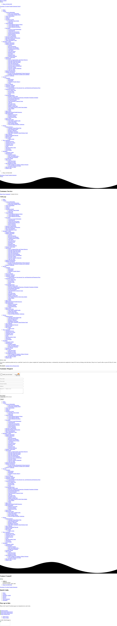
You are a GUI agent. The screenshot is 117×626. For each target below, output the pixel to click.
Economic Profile (9, 158)
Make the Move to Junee (10, 167)
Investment (5, 151)
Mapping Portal (8, 136)
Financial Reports (12, 34)
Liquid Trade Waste (12, 122)
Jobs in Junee (8, 159)
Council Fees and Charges (13, 31)
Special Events (11, 92)
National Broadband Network (11, 135)
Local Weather (8, 150)
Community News (9, 144)
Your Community (6, 140)
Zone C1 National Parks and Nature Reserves (18, 59)
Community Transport (10, 85)
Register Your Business (13, 157)
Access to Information (10, 12)
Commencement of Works (13, 48)
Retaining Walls (11, 55)
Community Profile (9, 152)
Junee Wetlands (8, 134)
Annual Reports (11, 30)
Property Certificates (9, 75)
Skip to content (3, 0)
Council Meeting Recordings (14, 27)
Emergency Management (10, 36)
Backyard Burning (12, 46)
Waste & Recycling (9, 119)
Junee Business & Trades (10, 163)
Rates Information (9, 113)
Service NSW (8, 118)
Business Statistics (12, 154)
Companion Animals (9, 86)
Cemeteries (7, 78)
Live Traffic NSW (12, 90)
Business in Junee (12, 162)
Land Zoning (8, 58)
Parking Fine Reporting (10, 70)
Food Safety (10, 50)
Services (4, 76)
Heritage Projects (9, 126)
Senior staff (10, 22)
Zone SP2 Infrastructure (13, 63)
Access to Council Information (14, 29)
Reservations (11, 79)
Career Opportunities (9, 16)
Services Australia (9, 84)
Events (6, 146)
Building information (9, 44)
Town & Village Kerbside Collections (16, 124)
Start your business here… (13, 156)
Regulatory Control (7, 41)
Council (4, 11)
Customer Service (9, 145)
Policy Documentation (10, 39)
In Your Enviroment (12, 100)
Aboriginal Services (9, 141)
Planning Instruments (9, 42)
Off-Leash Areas (11, 103)
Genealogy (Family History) (14, 81)
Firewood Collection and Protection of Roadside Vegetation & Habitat (23, 97)
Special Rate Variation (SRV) (14, 14)
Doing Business (8, 153)
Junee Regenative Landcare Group (15, 101)
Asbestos (10, 45)
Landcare (10, 102)
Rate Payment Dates (12, 117)
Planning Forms (11, 52)
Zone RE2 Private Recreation (14, 61)
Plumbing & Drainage (10, 72)
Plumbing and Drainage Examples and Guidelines (18, 74)
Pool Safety (10, 53)
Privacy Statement (12, 35)
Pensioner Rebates (12, 115)
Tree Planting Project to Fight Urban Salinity (17, 107)
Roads (9, 94)
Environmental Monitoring (14, 98)
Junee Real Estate (12, 161)
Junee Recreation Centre (10, 147)
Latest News (8, 148)
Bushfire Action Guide (13, 96)
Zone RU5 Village (12, 67)
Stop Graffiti (8, 137)
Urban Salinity (11, 108)
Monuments (10, 80)
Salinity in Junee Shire (13, 106)
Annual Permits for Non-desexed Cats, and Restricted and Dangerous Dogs (24, 87)
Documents (7, 28)
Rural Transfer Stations (13, 123)
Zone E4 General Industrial (14, 64)
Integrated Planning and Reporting (12, 38)
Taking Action (11, 139)
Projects (4, 125)
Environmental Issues (10, 95)
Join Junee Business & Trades (14, 165)
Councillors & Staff (9, 19)
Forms (9, 83)
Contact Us (7, 17)
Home (4, 9)
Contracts (7, 18)
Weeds (9, 109)
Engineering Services (9, 89)
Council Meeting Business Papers (15, 24)
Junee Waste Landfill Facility (14, 120)
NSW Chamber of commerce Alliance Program (18, 164)
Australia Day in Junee (10, 142)
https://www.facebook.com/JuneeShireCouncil (10, 608)
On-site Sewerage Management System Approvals (19, 73)
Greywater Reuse (12, 51)
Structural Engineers (12, 56)
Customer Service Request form (12, 365)
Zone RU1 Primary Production (14, 68)
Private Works (11, 91)
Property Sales (8, 168)
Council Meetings (9, 23)
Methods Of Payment (12, 114)
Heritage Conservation (10, 57)
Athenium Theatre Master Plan (14, 128)
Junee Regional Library (13, 129)
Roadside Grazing (12, 105)
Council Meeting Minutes (13, 25)
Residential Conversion (13, 131)
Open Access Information (13, 13)
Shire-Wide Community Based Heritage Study (18, 133)
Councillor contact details (13, 20)
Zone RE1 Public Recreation (14, 62)
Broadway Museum (12, 130)
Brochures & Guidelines (13, 47)
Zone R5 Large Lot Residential (14, 66)
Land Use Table (11, 69)
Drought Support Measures (14, 33)
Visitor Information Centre (11, 40)
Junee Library (8, 111)
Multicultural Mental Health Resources (13, 112)
